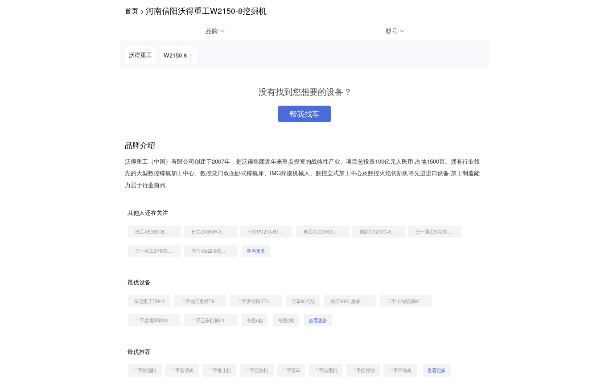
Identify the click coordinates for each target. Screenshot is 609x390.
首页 (131, 10)
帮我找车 (304, 113)
